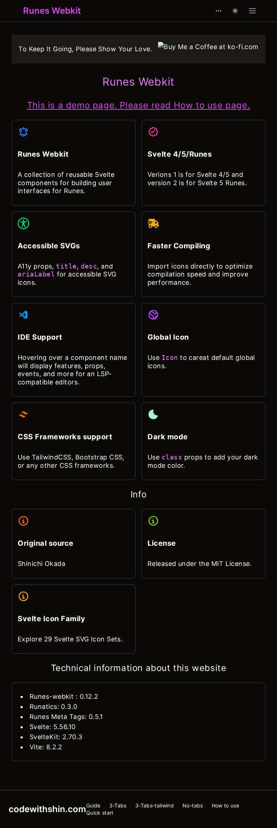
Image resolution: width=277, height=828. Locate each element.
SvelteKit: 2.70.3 (56, 737)
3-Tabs (118, 805)
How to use (225, 805)
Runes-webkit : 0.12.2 (64, 696)
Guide (93, 805)
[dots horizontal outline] (218, 10)
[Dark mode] (235, 11)
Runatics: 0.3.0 (54, 706)
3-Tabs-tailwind (154, 805)
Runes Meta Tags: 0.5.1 (66, 716)
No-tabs (193, 805)
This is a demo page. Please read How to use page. (138, 105)
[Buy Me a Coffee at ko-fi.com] (208, 49)
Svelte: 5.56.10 (53, 727)
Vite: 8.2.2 (46, 747)
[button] (252, 10)
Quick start (100, 813)
